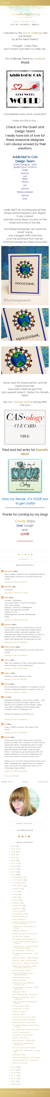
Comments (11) (26, 559)
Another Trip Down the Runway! (24, 934)
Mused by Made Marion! (21, 970)
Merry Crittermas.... (19, 919)
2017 (13, 869)
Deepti (29, 191)
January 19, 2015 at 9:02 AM (15, 679)
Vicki (24, 198)
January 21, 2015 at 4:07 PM (15, 771)
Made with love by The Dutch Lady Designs (33, 1092)
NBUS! (25, 454)
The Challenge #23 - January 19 (25, 994)
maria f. (7, 673)
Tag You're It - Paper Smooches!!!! (25, 963)
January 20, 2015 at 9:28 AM (15, 719)
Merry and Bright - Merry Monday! (25, 958)
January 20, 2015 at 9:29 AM (15, 732)
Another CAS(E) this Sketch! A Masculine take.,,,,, (24, 923)
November (18, 880)
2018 (13, 866)
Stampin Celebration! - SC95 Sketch (26, 1057)
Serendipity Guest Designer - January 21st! (23, 983)
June (15, 894)
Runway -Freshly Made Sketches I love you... (25, 942)
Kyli (24, 169)
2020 (13, 860)
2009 (13, 1081)
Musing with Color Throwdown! (24, 1020)
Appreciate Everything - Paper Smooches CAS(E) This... (24, 967)
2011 (13, 1075)
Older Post (43, 782)
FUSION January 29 (19, 916)
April (16, 900)
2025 (13, 846)
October (17, 883)
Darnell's (42, 449)
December (18, 877)
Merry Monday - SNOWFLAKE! (23, 1040)
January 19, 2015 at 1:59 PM (15, 692)
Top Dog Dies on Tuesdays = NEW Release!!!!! (25, 988)
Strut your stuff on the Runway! (24, 1047)
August (17, 889)
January (17, 909)
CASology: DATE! (18, 1055)
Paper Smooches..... (20, 980)
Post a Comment (11, 776)
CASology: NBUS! (18, 1014)
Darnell (7, 737)
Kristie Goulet (9, 647)
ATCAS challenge (32, 33)
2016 (13, 872)
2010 (13, 1078)
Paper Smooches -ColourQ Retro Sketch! (25, 1002)
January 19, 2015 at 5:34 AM (15, 655)
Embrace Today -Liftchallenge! (24, 960)
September (18, 886)
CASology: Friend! (19, 992)
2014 (13, 1067)
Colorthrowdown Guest (21, 977)
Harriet (25, 195)
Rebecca (21, 191)
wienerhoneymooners (17, 1092)
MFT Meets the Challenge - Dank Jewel (25, 954)
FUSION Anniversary (20, 1063)
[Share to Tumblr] (28, 554)
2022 (13, 855)
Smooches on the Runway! (22, 1035)
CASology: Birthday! (20, 931)
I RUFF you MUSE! (19, 911)
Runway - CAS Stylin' (20, 1038)
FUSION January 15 (19, 1011)
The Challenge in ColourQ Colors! (25, 1029)
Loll (5, 697)
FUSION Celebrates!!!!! (21, 1032)
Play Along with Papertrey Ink (24, 939)
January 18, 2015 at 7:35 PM (15, 582)
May (15, 897)
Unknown (7, 624)
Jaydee (38, 58)
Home (25, 782)
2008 (13, 1084)
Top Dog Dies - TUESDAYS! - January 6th (26, 1051)
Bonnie (7, 684)
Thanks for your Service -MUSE (24, 1017)
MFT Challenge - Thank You (23, 950)
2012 (13, 1073)
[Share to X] (19, 554)
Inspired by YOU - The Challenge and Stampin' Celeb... (25, 947)
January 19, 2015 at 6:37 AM (15, 668)
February (18, 906)
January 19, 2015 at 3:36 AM (15, 642)
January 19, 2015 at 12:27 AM (16, 619)
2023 (13, 852)
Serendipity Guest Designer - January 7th (23, 1044)
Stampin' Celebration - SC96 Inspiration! (23, 998)
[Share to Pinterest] (25, 554)
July (15, 891)
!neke (6, 597)
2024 (13, 849)
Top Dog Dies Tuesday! (21, 936)
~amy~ (7, 660)
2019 (13, 863)
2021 (13, 857)
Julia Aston (8, 571)
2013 (13, 1070)
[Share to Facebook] (22, 554)
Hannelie (7, 586)
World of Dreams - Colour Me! (23, 1022)
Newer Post (7, 782)
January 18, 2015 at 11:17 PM (16, 592)
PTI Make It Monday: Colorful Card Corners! (25, 1026)
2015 (13, 875)
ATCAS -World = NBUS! (21, 1006)
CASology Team (21, 402)
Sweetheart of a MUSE (20, 1009)
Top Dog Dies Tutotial (20, 914)
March (16, 903)
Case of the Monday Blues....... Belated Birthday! (24, 974)
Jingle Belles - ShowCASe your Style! (24, 927)
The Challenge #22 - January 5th (25, 1060)
